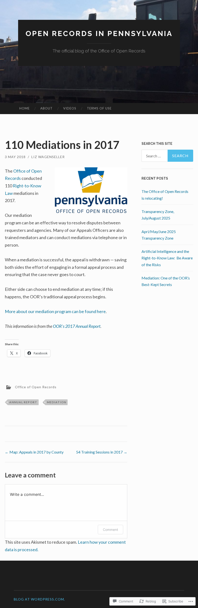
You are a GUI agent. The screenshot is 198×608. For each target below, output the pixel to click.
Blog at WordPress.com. (39, 599)
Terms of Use (99, 108)
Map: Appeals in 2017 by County (34, 452)
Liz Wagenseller (48, 157)
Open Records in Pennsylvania (99, 33)
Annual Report (23, 402)
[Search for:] (167, 156)
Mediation (56, 402)
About (46, 108)
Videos (69, 108)
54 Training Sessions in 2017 (101, 452)
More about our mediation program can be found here (55, 311)
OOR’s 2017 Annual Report (76, 326)
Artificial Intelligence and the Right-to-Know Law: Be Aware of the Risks (167, 258)
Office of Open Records (36, 387)
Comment (110, 529)
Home (24, 108)
